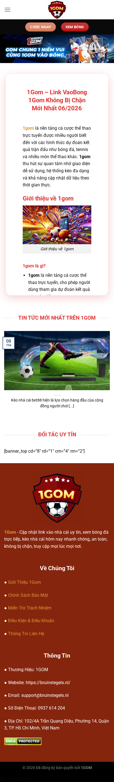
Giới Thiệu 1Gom (24, 582)
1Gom (10, 532)
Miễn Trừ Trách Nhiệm (29, 608)
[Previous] (5, 371)
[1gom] (57, 9)
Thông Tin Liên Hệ (26, 633)
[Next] (109, 371)
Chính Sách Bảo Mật (28, 595)
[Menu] (7, 9)
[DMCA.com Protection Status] (23, 741)
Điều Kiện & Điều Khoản (31, 620)
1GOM (86, 767)
